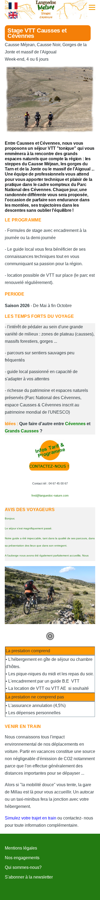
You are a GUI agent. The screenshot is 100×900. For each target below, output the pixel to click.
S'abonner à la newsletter (29, 877)
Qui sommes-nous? (23, 867)
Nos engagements (22, 857)
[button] (50, 636)
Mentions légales (21, 848)
